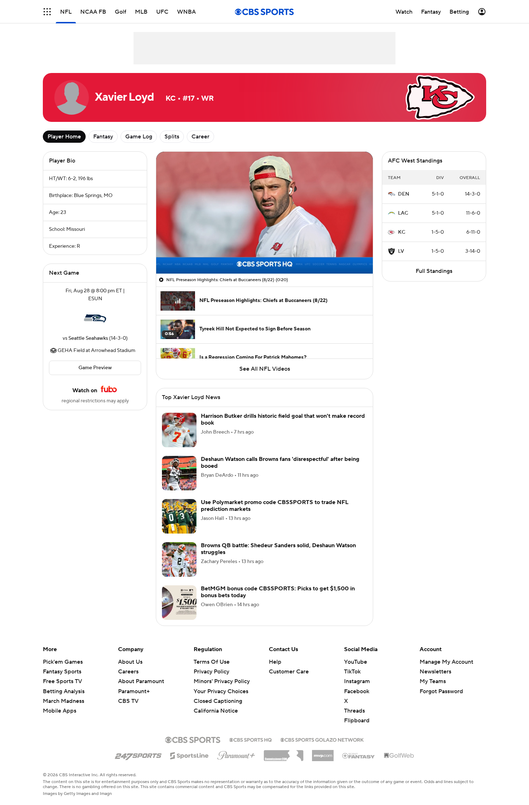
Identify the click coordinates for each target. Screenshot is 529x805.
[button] (47, 11)
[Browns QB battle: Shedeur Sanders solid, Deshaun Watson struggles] (179, 559)
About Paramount (141, 681)
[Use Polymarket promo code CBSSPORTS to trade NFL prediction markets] (179, 516)
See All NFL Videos (264, 368)
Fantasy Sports (62, 671)
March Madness (63, 701)
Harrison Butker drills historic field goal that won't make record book (283, 419)
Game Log (138, 136)
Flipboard (357, 720)
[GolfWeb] (399, 755)
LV (401, 251)
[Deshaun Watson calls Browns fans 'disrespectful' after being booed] (179, 473)
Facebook (356, 691)
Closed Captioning (218, 694)
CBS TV (128, 701)
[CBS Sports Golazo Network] (322, 739)
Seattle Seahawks (88, 338)
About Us (130, 662)
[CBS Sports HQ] (250, 739)
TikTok (352, 671)
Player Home (64, 136)
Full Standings (434, 271)
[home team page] (95, 318)
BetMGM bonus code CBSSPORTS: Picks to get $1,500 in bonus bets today (278, 592)
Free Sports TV (62, 681)
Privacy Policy (211, 671)
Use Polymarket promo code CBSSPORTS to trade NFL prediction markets (274, 506)
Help (275, 662)
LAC (403, 213)
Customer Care (289, 671)
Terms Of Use (212, 662)
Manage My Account (446, 662)
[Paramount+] (236, 754)
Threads (354, 710)
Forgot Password (441, 691)
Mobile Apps (59, 710)
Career (200, 136)
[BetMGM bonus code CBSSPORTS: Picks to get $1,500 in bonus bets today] (179, 602)
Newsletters (435, 671)
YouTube (355, 662)
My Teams (433, 681)
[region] (264, 213)
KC (401, 232)
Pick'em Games (63, 662)
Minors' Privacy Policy (222, 681)
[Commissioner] (283, 752)
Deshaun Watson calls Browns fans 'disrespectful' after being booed (280, 463)
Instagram (357, 681)
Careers (128, 671)
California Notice (216, 704)
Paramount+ (134, 691)
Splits (171, 136)
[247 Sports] (138, 754)
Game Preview (95, 368)
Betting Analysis (64, 691)
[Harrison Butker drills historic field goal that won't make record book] (179, 430)
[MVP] (323, 752)
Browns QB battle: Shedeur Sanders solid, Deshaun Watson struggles (278, 549)
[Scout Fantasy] (358, 755)
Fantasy (103, 136)
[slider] (264, 253)
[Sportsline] (189, 754)
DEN (403, 194)
